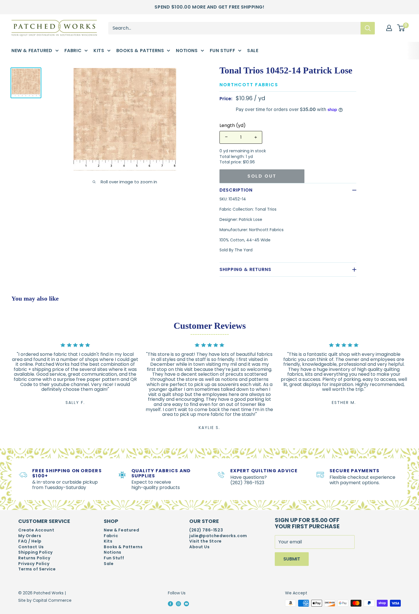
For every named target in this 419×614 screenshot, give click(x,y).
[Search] (368, 28)
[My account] (389, 28)
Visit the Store (205, 541)
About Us (199, 547)
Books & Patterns (140, 50)
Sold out (261, 176)
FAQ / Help (30, 541)
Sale (252, 50)
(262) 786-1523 (206, 530)
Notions (187, 50)
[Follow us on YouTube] (186, 603)
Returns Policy (34, 558)
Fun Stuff (222, 50)
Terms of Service (37, 569)
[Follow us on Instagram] (178, 603)
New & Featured (31, 50)
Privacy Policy (33, 563)
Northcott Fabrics (248, 84)
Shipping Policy (35, 552)
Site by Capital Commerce (45, 600)
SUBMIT (291, 559)
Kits (98, 50)
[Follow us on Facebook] (170, 603)
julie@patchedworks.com (218, 536)
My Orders (29, 536)
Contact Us (31, 547)
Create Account (36, 530)
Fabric (73, 50)
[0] (401, 28)
